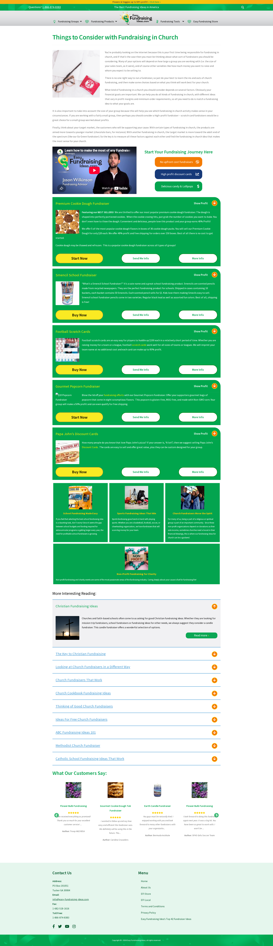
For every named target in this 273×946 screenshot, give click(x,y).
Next (216, 815)
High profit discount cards (176, 174)
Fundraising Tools (171, 21)
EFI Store (146, 893)
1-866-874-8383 (51, 7)
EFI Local (146, 900)
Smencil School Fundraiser (76, 275)
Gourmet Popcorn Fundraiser (78, 386)
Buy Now (79, 315)
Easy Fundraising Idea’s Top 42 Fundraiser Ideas (166, 919)
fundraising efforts (114, 395)
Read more (201, 635)
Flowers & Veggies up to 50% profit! (136, 1)
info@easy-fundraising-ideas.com (70, 899)
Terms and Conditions (153, 906)
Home (136, 18)
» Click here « (154, 1)
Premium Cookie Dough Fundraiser (82, 203)
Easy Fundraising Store (205, 21)
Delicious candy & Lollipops (177, 186)
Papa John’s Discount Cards (77, 434)
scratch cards (139, 344)
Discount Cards (90, 447)
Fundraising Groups (68, 21)
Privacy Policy (148, 912)
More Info (198, 258)
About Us (146, 887)
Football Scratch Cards (73, 331)
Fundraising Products (102, 21)
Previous (56, 815)
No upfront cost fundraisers (176, 162)
